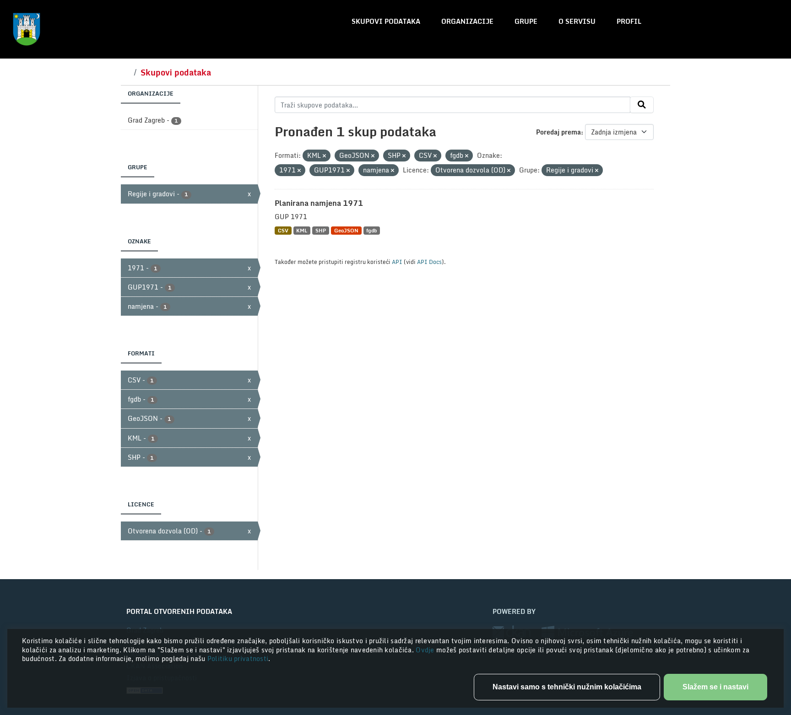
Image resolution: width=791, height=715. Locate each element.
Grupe (526, 21)
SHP (320, 230)
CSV (283, 230)
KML (301, 230)
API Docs (429, 261)
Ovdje (426, 650)
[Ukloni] (324, 156)
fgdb (371, 230)
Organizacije (467, 21)
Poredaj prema (558, 132)
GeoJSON (346, 230)
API (397, 261)
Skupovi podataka (386, 21)
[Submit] (642, 105)
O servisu (577, 21)
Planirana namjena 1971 (319, 203)
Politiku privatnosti (238, 658)
